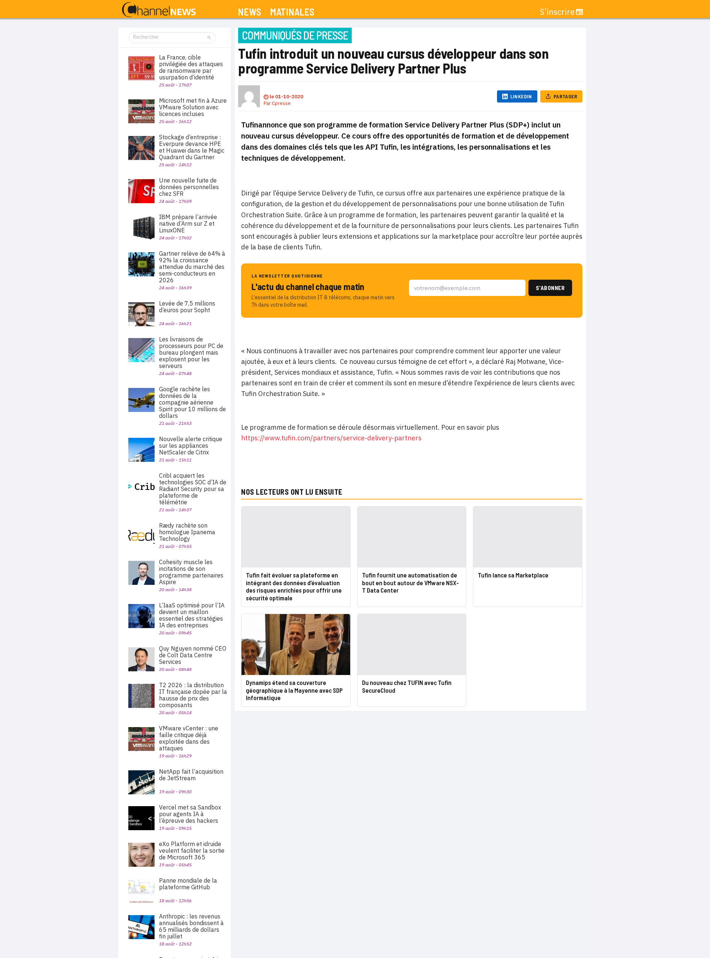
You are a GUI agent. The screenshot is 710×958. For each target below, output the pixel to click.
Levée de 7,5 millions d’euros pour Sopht (187, 307)
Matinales (292, 12)
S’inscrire (557, 12)
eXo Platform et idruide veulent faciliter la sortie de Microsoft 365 (191, 850)
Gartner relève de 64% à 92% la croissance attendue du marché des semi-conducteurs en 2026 (192, 267)
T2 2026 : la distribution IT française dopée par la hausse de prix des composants (193, 695)
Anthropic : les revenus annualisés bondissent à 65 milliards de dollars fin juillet (191, 926)
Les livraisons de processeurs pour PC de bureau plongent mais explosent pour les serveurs (191, 352)
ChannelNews (159, 10)
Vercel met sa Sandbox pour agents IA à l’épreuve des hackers (190, 814)
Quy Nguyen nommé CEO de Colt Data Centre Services (192, 655)
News (249, 12)
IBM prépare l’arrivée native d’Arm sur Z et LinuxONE (188, 223)
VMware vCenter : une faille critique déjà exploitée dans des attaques (188, 738)
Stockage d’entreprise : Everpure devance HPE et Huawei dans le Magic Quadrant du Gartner (191, 147)
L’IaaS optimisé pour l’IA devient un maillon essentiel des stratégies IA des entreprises (191, 615)
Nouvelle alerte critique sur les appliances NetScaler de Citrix (190, 445)
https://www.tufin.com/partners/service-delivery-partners (331, 438)
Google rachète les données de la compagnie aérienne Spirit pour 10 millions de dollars (192, 402)
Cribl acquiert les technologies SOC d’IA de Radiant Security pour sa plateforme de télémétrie (192, 489)
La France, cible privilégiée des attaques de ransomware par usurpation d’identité (191, 67)
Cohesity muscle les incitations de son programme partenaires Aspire (191, 572)
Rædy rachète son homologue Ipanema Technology (187, 532)
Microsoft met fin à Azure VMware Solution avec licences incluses (193, 107)
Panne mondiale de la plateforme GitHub (188, 884)
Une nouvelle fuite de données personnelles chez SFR (189, 187)
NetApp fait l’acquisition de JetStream (191, 775)
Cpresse (281, 103)
